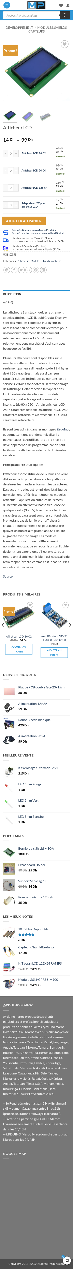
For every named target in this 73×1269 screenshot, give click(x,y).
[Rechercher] (65, 15)
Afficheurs (23, 261)
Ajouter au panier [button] (19, 649)
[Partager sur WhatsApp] (6, 270)
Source (8, 576)
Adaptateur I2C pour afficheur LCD (33, 205)
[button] (6, 5)
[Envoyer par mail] (28, 270)
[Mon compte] (68, 5)
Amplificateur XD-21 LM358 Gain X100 (54, 638)
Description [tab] (12, 294)
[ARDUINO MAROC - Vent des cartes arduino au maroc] (36, 5)
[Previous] (9, 72)
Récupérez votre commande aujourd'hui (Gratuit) (38, 233)
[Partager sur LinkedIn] (43, 270)
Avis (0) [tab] (8, 302)
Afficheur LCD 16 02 (33, 153)
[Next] (63, 72)
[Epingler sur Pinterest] (36, 270)
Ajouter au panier (24, 221)
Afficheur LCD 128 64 (34, 187)
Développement (19, 27)
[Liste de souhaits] (61, 5)
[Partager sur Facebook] (14, 270)
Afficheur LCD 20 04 (33, 170)
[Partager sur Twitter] (21, 270)
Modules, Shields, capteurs (46, 261)
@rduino (63, 429)
